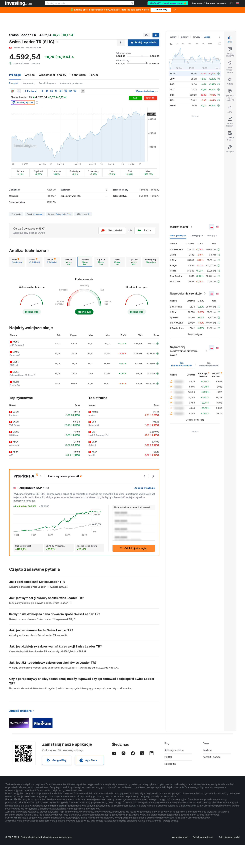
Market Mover (179, 226)
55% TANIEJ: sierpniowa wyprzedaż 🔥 (168, 3)
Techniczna (78, 74)
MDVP (173, 73)
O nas (206, 743)
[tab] (17, 262)
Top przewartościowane (208, 364)
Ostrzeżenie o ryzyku (229, 837)
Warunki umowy (179, 837)
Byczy (147, 230)
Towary (196, 37)
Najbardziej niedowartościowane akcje (184, 351)
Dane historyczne (47, 83)
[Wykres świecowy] (12, 91)
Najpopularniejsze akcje (186, 293)
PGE (172, 84)
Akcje (207, 37)
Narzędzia (170, 763)
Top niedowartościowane (181, 364)
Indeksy (184, 37)
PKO (172, 89)
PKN (172, 100)
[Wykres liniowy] (19, 91)
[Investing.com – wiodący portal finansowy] (18, 3)
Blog (167, 743)
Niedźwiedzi (115, 230)
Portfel (168, 757)
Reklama (207, 750)
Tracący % (212, 235)
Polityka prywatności (203, 837)
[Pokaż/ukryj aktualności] (82, 91)
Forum (94, 74)
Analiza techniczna (27, 250)
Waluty (173, 37)
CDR (172, 95)
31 (89, 214)
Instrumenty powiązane (71, 83)
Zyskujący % (196, 235)
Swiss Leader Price (63, 214)
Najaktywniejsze (178, 235)
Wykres (30, 74)
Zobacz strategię (144, 487)
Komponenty (28, 83)
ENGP (173, 105)
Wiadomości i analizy (52, 74)
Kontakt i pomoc (211, 757)
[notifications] (231, 3)
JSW (172, 79)
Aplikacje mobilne (174, 750)
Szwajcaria (37, 214)
